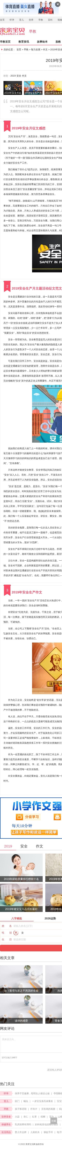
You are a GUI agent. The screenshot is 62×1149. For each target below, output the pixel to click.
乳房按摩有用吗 (23, 1124)
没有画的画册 (48, 1109)
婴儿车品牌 (20, 1132)
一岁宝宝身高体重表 (42, 1101)
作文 (45, 49)
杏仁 (25, 1116)
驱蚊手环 (48, 1132)
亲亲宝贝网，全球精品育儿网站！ (14, 31)
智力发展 (35, 49)
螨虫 (25, 1101)
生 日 (7, 939)
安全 (19, 75)
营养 (31, 19)
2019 (13, 75)
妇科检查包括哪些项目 (46, 1124)
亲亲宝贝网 (30, 1144)
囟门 (17, 1101)
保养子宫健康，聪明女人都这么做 (32, 1093)
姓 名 (7, 925)
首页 (2, 19)
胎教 (58, 41)
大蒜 (17, 1116)
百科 (50, 19)
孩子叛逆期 (20, 1109)
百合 (51, 1116)
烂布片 (33, 1109)
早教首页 (5, 41)
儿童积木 (35, 1132)
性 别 (7, 932)
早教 (40, 19)
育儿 (21, 19)
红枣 (34, 1116)
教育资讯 (24, 41)
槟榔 (43, 1116)
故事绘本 (42, 41)
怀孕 (12, 19)
